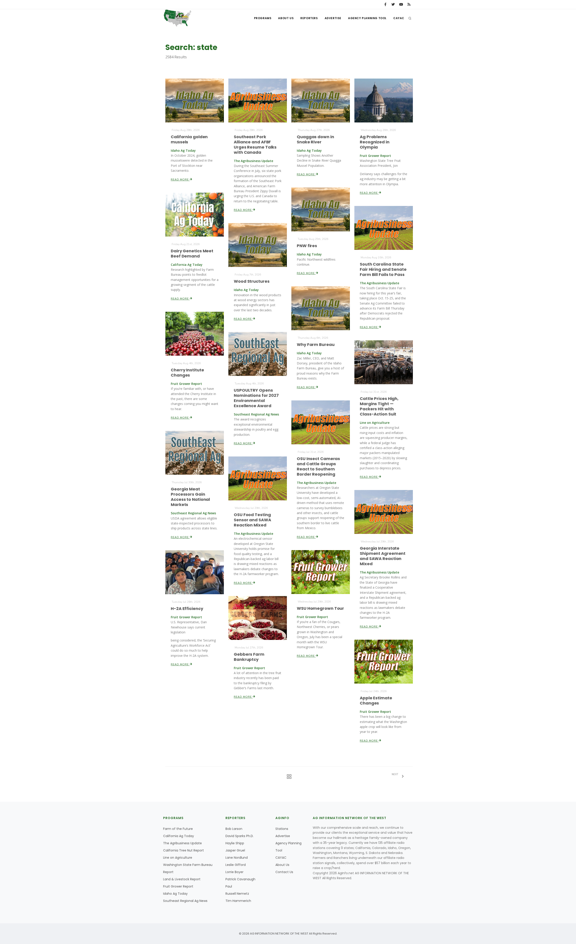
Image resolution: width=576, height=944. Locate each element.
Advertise (333, 18)
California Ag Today (178, 836)
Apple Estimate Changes (376, 700)
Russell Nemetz (237, 893)
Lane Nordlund (236, 857)
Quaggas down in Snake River (315, 139)
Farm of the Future (178, 829)
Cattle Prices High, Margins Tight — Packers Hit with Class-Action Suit (379, 406)
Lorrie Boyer (234, 872)
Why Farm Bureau (316, 344)
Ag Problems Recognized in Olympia (374, 142)
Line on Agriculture (177, 857)
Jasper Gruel (235, 850)
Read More (180, 179)
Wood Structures (252, 281)
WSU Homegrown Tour (320, 608)
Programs (263, 18)
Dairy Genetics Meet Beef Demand (192, 253)
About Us (286, 18)
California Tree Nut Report (183, 850)
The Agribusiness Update (182, 843)
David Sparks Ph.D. (239, 836)
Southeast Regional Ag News (185, 901)
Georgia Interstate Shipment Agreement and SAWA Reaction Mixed (382, 556)
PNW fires (307, 245)
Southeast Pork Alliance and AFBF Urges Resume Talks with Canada (255, 144)
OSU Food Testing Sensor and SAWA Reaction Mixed (252, 520)
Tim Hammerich (238, 901)
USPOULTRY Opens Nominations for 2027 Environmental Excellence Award (256, 398)
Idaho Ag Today (175, 893)
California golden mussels (189, 139)
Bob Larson (233, 829)
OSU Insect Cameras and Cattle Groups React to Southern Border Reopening (318, 466)
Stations (281, 829)
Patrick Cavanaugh (240, 879)
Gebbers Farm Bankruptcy (249, 656)
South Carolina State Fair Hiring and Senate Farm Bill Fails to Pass (383, 269)
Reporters (309, 18)
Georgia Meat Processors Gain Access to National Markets (190, 496)
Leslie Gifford (235, 865)
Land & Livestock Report (181, 879)
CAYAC (398, 18)
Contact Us (284, 872)
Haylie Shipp (234, 843)
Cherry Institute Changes (187, 372)
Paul (228, 886)
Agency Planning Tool (367, 18)
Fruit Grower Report (178, 886)
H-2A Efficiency (187, 608)
